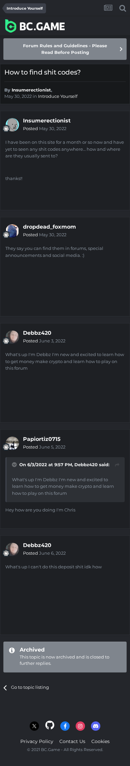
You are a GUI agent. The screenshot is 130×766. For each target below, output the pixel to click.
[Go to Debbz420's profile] (12, 337)
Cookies (100, 741)
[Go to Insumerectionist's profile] (12, 124)
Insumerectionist (31, 90)
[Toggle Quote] (15, 464)
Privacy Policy (36, 741)
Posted (44, 128)
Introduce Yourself (57, 96)
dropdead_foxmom (49, 227)
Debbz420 (37, 333)
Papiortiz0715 (42, 439)
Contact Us (72, 741)
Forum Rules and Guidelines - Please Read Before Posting (65, 49)
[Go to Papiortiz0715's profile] (12, 443)
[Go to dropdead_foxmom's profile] (12, 231)
